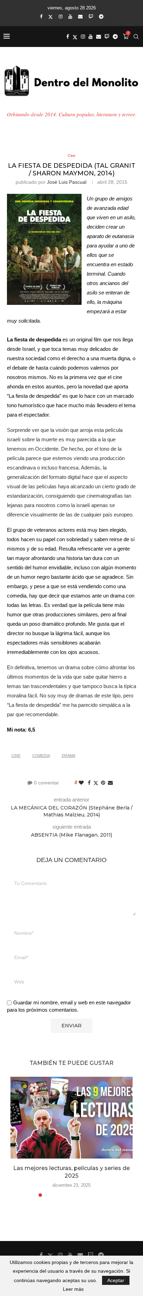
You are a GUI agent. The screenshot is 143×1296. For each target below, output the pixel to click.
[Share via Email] (110, 782)
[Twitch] (91, 16)
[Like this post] (81, 782)
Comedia (41, 755)
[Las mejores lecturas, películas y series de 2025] (71, 1118)
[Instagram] (60, 16)
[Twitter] (50, 16)
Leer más (73, 1289)
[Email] (80, 16)
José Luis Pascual (66, 182)
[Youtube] (70, 16)
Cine (15, 755)
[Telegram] (101, 16)
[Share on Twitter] (95, 783)
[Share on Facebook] (89, 782)
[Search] (136, 36)
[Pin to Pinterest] (103, 782)
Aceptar (115, 1280)
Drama (68, 755)
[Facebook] (41, 16)
